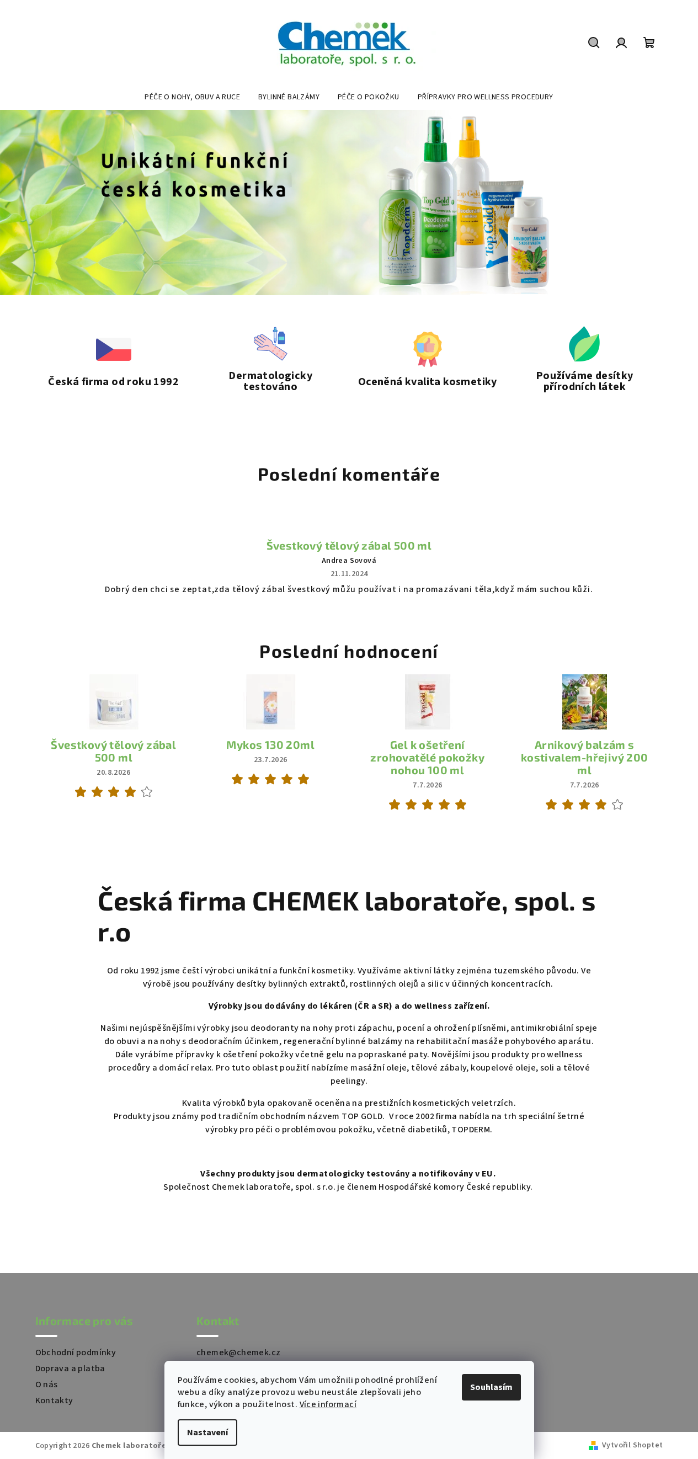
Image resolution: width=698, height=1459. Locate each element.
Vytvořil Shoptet (632, 1445)
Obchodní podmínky (75, 1352)
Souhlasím (491, 1387)
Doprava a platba (70, 1368)
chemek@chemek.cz (238, 1352)
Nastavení (207, 1432)
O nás (46, 1384)
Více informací (328, 1404)
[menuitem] (192, 97)
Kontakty (54, 1400)
